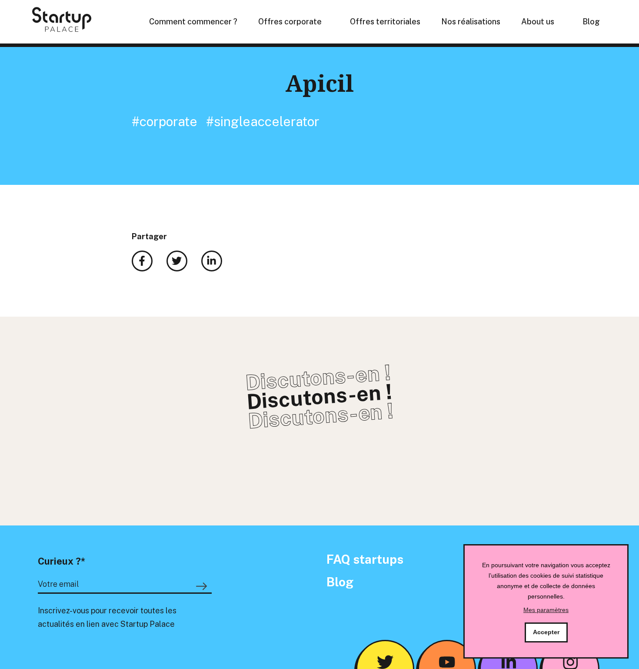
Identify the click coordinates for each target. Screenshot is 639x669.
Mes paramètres (546, 609)
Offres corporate (290, 21)
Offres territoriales (385, 21)
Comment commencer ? (193, 21)
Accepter (546, 632)
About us (537, 21)
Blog (591, 21)
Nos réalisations (470, 21)
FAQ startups (364, 559)
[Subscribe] (203, 586)
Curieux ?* (61, 561)
